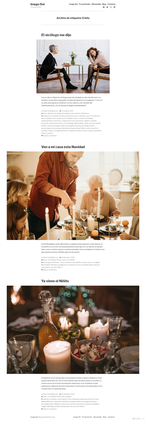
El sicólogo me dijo (56, 35)
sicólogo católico (47, 131)
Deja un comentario (50, 136)
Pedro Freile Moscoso (50, 111)
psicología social (67, 113)
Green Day (45, 123)
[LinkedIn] (114, 7)
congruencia (66, 121)
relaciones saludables (91, 404)
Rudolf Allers (80, 128)
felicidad (50, 113)
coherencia (57, 121)
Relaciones (85, 113)
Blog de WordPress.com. (46, 417)
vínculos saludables (94, 131)
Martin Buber (79, 123)
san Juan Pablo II (56, 267)
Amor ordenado (46, 118)
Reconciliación (94, 265)
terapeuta (71, 131)
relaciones (77, 113)
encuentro (68, 262)
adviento (46, 399)
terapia (78, 131)
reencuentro (45, 267)
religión (43, 406)
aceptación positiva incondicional (63, 116)
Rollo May (50, 406)
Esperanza (76, 399)
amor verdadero (67, 118)
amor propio (57, 118)
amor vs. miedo (79, 118)
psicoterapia (57, 128)
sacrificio (95, 128)
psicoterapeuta (46, 128)
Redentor (58, 404)
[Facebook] (104, 7)
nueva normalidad (68, 260)
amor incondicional (93, 116)
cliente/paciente (47, 121)
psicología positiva (88, 126)
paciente (92, 123)
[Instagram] (111, 7)
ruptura (88, 128)
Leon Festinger (68, 123)
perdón (98, 123)
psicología (57, 113)
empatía (93, 121)
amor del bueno (80, 116)
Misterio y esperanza (54, 401)
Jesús (89, 262)
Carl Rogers (89, 118)
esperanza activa (86, 399)
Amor (45, 113)
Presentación (84, 4)
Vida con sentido (47, 133)
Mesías (43, 401)
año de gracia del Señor (51, 262)
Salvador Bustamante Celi (63, 406)
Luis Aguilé (96, 262)
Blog (104, 4)
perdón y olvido (46, 126)
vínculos (84, 131)
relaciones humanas (69, 128)
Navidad (54, 265)
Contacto (111, 4)
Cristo (73, 121)
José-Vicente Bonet (56, 123)
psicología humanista (73, 126)
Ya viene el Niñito (55, 281)
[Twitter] (107, 7)
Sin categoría (66, 396)
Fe (48, 260)
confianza (53, 399)
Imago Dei (38, 4)
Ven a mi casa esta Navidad (63, 147)
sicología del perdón (61, 131)
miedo (86, 123)
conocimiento (62, 399)
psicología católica (59, 126)
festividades (77, 262)
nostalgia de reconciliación (66, 265)
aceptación (47, 116)
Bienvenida (96, 4)
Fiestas (59, 260)
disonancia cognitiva (83, 121)
